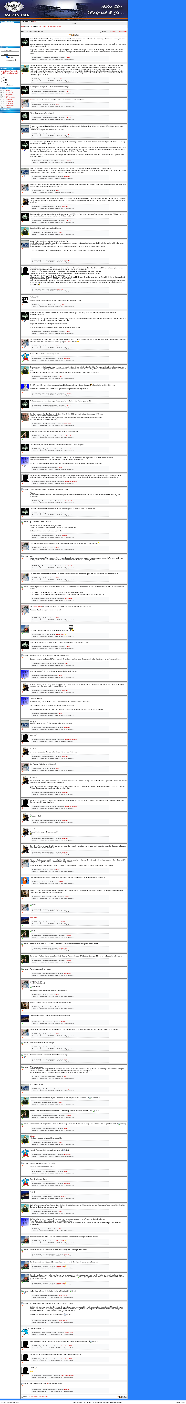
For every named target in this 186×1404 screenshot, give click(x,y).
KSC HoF (5, 37)
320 (119, 31)
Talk (22, 27)
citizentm (65, 206)
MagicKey (60, 289)
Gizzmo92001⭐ (61, 634)
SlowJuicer (9, 101)
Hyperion (9, 90)
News (4, 39)
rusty (65, 1047)
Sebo (60, 467)
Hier (31, 100)
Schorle (64, 535)
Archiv (4, 29)
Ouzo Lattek (68, 501)
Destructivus (63, 948)
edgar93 (61, 304)
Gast (34, 21)
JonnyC (68, 57)
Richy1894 (9, 103)
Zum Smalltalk (7, 32)
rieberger (67, 134)
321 (121, 31)
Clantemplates (117, 1402)
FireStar (66, 1254)
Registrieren (6, 63)
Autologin (11, 57)
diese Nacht (38, 606)
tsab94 (8, 96)
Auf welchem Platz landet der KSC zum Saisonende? (10, 72)
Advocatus (67, 423)
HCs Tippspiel (7, 34)
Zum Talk (5, 24)
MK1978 (63, 922)
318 (113, 31)
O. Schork (68, 342)
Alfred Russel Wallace (67, 1346)
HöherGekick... (11, 98)
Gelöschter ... (10, 94)
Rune (66, 663)
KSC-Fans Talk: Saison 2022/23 (50, 27)
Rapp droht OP (35, 918)
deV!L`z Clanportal (95, 1402)
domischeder (10, 105)
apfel (60, 79)
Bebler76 (9, 100)
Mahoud (68, 435)
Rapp (33, 1136)
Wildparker (67, 973)
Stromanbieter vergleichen (10, 1402)
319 (116, 31)
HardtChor (67, 358)
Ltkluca (8, 107)
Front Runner (69, 1332)
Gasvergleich (180, 1402)
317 (111, 31)
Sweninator (68, 393)
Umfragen (5, 44)
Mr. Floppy (9, 92)
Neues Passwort (8, 66)
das (47, 1383)
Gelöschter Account (71, 481)
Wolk (57, 104)
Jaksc (65, 1076)
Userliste (5, 42)
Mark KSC (60, 881)
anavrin (67, 896)
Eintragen (5, 27)
